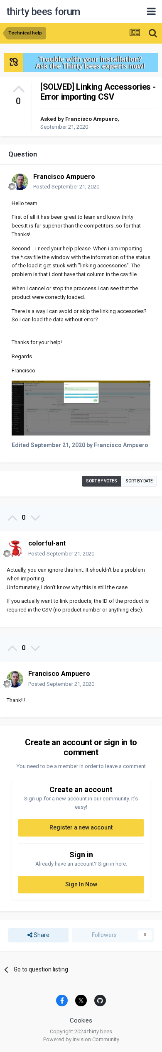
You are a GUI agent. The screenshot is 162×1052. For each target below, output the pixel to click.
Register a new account (81, 827)
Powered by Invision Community (81, 1039)
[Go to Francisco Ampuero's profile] (20, 182)
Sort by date (139, 481)
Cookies (81, 1020)
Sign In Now (81, 884)
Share (40, 935)
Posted (66, 186)
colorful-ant (47, 543)
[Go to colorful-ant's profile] (15, 549)
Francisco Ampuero (91, 119)
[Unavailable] (81, 407)
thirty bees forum (43, 11)
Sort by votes (101, 481)
